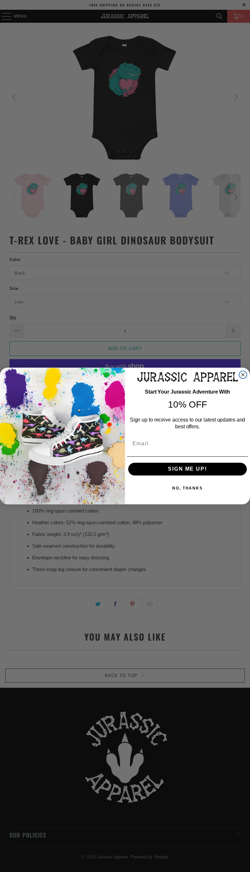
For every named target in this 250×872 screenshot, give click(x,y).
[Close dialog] (243, 375)
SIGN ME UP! (187, 469)
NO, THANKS (187, 488)
